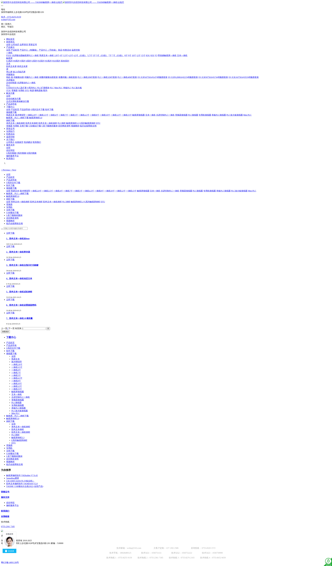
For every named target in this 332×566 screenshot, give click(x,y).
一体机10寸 (109, 191)
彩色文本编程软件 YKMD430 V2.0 (22, 483)
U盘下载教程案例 (14, 215)
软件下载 (10, 185)
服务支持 (5, 497)
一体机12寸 (120, 191)
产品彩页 (10, 177)
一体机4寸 (58, 191)
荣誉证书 (5, 492)
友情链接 (5, 516)
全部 (8, 44)
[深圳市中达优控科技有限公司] (166, 2)
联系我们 (5, 511)
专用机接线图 (209, 191)
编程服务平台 (12, 505)
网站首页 (10, 39)
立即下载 (10, 233)
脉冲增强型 (25, 191)
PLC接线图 (198, 191)
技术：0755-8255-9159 (11, 17)
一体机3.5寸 (47, 191)
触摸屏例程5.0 (12, 196)
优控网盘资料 (12, 218)
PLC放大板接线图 (239, 191)
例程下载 (10, 199)
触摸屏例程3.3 (77, 202)
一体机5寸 (77, 191)
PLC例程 (66, 202)
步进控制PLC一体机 (170, 191)
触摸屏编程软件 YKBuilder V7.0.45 (22, 475)
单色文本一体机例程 (20, 202)
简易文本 (15, 191)
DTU (103, 202)
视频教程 (10, 221)
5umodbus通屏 (12, 478)
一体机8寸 (99, 191)
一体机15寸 (131, 191)
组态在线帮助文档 (14, 223)
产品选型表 (11, 180)
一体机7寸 (68, 191)
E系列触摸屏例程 (92, 202)
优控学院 (10, 503)
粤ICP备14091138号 (10, 562)
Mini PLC (252, 191)
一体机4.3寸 (88, 191)
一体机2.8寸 (36, 191)
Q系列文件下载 (13, 183)
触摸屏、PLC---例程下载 (17, 193)
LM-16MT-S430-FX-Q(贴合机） (20, 481)
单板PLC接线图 (223, 191)
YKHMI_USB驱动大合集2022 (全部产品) (24, 486)
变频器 (9, 204)
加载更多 (5, 332)
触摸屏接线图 (143, 191)
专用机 (9, 207)
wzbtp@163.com (8, 19)
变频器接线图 (186, 191)
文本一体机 (155, 191)
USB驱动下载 (12, 212)
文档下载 (10, 210)
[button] (5, 170)
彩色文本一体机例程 (52, 202)
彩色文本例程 (36, 202)
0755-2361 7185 (8, 526)
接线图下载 (11, 188)
